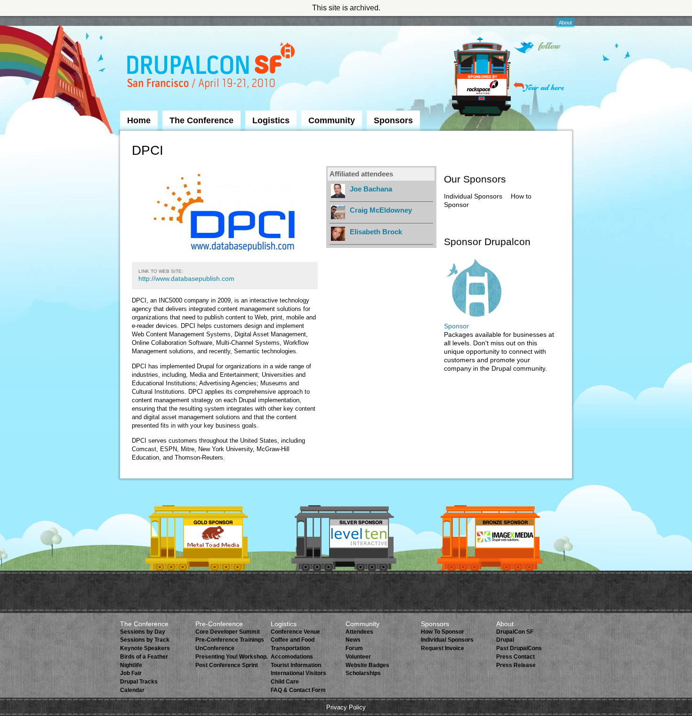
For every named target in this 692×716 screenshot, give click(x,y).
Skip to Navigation (138, 20)
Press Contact (515, 657)
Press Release (516, 665)
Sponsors (393, 120)
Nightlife (131, 665)
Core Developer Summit (227, 632)
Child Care (285, 681)
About (565, 22)
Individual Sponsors (473, 196)
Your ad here (539, 87)
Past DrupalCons (519, 648)
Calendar (132, 690)
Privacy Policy (346, 707)
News (353, 640)
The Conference (201, 120)
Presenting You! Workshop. (231, 657)
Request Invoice (442, 648)
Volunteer (358, 657)
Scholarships (363, 673)
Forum (354, 648)
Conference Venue (295, 632)
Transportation (290, 648)
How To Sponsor (442, 632)
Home (139, 120)
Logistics (271, 120)
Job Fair (131, 673)
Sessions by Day (142, 632)
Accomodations (292, 657)
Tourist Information (296, 665)
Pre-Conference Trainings (229, 640)
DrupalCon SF (514, 632)
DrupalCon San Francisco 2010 (212, 67)
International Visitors (298, 673)
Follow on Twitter (537, 47)
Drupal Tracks (139, 681)
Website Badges (367, 665)
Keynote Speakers (145, 648)
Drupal (505, 640)
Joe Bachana (371, 189)
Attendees (359, 632)
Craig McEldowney (381, 210)
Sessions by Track (144, 640)
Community (331, 120)
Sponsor (456, 326)
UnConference (214, 648)
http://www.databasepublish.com (186, 278)
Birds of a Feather (144, 657)
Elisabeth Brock (376, 232)
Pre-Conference (219, 624)
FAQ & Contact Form (298, 690)
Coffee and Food (292, 640)
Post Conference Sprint (226, 665)
